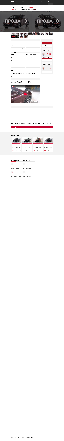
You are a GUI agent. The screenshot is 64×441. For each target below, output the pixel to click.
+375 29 (48, 53)
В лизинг (29, 9)
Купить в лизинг (47, 45)
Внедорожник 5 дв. (36, 48)
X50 (38, 42)
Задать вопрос (47, 71)
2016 (38, 43)
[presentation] (1, 21)
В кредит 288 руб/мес (26, 143)
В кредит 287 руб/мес (37, 143)
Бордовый (37, 49)
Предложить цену (33, 9)
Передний (23, 48)
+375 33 (48, 54)
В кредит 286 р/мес (24, 9)
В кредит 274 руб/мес (16, 143)
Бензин (24, 45)
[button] (13, 33)
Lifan (24, 42)
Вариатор (38, 46)
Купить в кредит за (47, 43)
